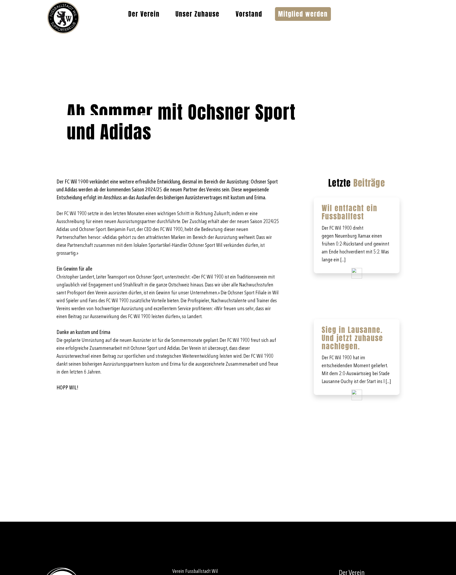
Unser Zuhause (197, 14)
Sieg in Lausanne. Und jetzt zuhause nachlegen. (352, 338)
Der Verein (144, 14)
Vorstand (249, 14)
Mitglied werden (303, 14)
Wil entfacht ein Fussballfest (349, 212)
